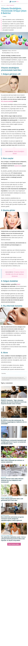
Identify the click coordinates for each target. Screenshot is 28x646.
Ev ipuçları (3, 438)
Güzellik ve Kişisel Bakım (7, 497)
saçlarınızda (17, 165)
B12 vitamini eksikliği (7, 101)
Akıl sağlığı (3, 398)
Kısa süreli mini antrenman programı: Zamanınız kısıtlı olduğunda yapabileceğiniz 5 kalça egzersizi (12, 518)
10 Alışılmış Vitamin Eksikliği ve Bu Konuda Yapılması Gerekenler (15, 274)
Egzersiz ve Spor (5, 515)
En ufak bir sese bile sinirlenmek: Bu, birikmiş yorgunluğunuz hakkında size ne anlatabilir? (14, 421)
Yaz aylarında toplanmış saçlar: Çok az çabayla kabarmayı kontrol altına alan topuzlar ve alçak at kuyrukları (13, 538)
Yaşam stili (3, 5)
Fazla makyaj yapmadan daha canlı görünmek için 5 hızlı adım (12, 499)
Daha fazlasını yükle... (14, 544)
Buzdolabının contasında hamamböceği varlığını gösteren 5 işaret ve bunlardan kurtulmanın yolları (13, 442)
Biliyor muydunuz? (10, 5)
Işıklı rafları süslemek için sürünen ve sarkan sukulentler (12, 461)
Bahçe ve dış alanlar (6, 458)
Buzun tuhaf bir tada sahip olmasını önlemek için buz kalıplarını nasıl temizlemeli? (12, 480)
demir (18, 284)
